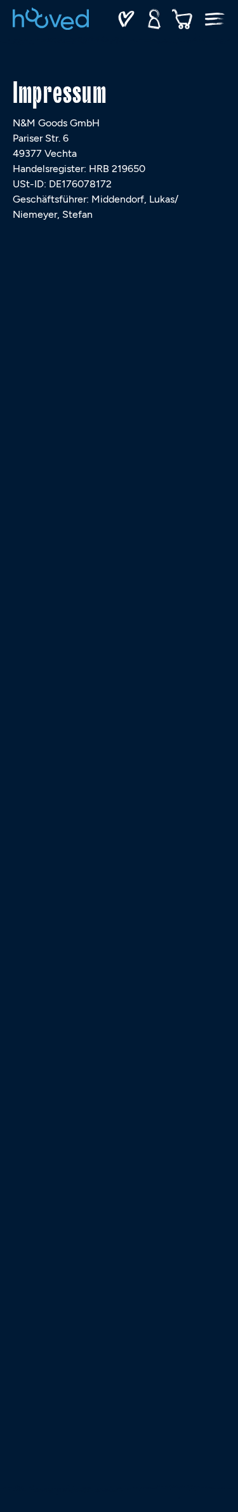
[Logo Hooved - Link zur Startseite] (51, 19)
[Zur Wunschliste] (126, 19)
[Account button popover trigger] (154, 19)
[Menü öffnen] (215, 19)
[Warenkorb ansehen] (182, 19)
